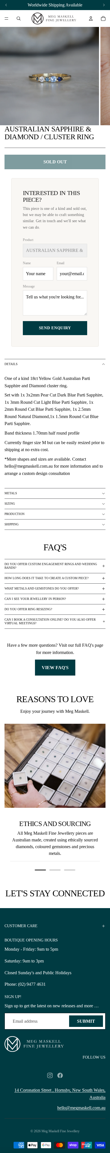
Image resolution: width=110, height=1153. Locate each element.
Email (60, 263)
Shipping (12, 524)
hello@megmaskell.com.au (81, 1107)
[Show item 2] (55, 870)
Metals (11, 493)
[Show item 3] (69, 870)
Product (28, 240)
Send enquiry (55, 328)
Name (27, 263)
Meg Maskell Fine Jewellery (60, 1131)
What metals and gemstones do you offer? (42, 588)
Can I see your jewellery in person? (35, 598)
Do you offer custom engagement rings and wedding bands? (51, 565)
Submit (86, 1021)
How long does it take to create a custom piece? (47, 578)
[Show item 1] (40, 870)
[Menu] (6, 18)
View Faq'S (55, 667)
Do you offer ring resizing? (28, 609)
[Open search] (18, 18)
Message (29, 286)
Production (15, 514)
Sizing (10, 503)
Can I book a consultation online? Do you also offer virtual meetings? (50, 621)
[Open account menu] (91, 18)
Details (11, 364)
